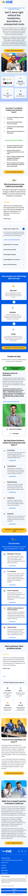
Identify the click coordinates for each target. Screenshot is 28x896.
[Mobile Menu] (26, 2)
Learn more (12, 460)
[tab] (14, 368)
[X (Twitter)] (25, 851)
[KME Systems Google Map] (7, 81)
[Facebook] (19, 851)
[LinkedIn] (22, 851)
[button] (3, 676)
